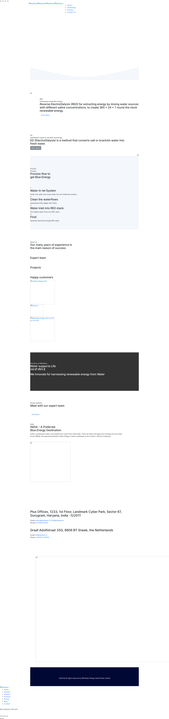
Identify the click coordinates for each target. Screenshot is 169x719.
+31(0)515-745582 (42, 537)
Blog (5, 701)
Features (7, 692)
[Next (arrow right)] (3, 718)
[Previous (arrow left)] (1, 718)
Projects (70, 10)
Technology (71, 7)
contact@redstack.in (42, 520)
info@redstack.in (57, 520)
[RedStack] (33, 3)
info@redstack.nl (41, 535)
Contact (7, 704)
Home (69, 5)
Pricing (6, 699)
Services (7, 694)
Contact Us (71, 12)
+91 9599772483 (41, 523)
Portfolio (7, 697)
